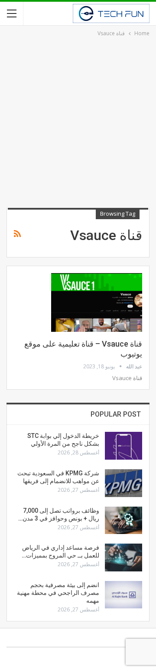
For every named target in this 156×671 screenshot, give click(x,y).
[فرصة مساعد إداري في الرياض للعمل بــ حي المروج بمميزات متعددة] (123, 557)
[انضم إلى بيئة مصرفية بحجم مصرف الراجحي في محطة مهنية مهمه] (123, 595)
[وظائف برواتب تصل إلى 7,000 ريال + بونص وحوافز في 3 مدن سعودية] (123, 520)
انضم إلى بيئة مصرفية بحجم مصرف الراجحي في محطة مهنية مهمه (58, 592)
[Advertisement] (78, 121)
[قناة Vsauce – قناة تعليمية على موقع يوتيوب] (96, 302)
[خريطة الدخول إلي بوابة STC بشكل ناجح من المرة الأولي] (123, 446)
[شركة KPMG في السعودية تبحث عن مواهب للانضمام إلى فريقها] (123, 483)
